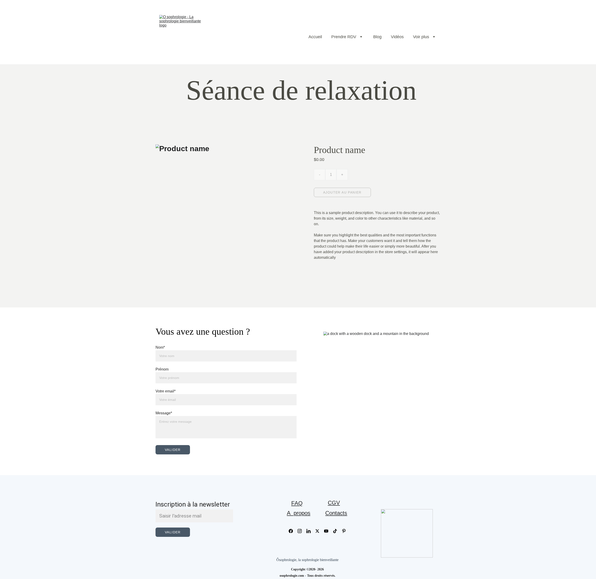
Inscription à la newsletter (193, 504)
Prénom (162, 369)
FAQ (297, 503)
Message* (164, 413)
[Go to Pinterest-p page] (344, 531)
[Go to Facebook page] (293, 531)
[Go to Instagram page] (302, 531)
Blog (377, 36)
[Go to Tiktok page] (337, 531)
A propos (298, 513)
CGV (334, 503)
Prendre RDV (343, 36)
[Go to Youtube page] (328, 531)
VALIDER (173, 532)
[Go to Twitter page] (319, 531)
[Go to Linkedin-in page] (310, 531)
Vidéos (397, 36)
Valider (173, 450)
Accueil (315, 36)
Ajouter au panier (342, 192)
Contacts (336, 513)
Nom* (160, 347)
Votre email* (166, 391)
